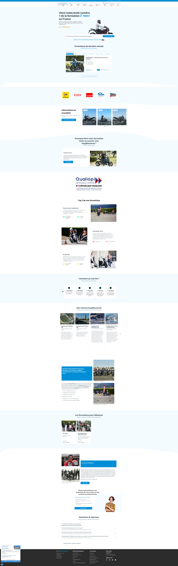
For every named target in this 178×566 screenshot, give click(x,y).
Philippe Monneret (75, 553)
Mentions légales (58, 554)
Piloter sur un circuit (98, 5)
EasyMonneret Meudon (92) (67, 326)
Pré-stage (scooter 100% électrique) (82, 434)
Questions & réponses (110, 0)
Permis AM (66, 254)
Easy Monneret (62, 3)
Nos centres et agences (111, 5)
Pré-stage (65, 433)
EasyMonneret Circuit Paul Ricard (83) (112, 326)
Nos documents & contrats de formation (79, 562)
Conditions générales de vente (60, 553)
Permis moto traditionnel (70, 208)
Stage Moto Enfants (93, 559)
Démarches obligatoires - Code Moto (63, 5)
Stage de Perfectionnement (94, 561)
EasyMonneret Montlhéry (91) (95, 326)
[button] (87, 523)
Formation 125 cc (98, 231)
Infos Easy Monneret (59, 556)
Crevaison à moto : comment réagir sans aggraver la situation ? (119, 122)
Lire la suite (85, 482)
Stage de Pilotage (92, 562)
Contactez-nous (118, 0)
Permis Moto (71, 5)
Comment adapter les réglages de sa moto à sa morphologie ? (104, 123)
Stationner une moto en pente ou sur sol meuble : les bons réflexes (89, 122)
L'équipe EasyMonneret (76, 559)
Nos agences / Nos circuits (77, 554)
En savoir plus (68, 161)
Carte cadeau (118, 5)
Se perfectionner (91, 5)
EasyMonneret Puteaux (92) (82, 326)
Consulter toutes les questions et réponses (72, 543)
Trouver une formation (109, 36)
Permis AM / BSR (85, 5)
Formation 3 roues (92, 556)
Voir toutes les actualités (69, 119)
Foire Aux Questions (59, 555)
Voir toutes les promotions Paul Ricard (89, 76)
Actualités (74, 561)
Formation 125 (78, 5)
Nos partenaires (75, 556)
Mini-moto (105, 5)
